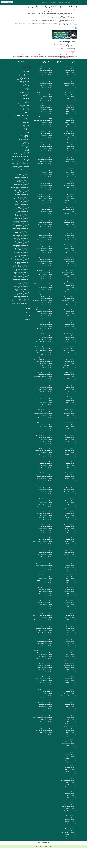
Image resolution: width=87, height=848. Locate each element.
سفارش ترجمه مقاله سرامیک (46, 168)
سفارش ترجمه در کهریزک (69, 561)
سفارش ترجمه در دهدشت (69, 413)
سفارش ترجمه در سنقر (70, 504)
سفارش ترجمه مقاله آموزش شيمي (45, 88)
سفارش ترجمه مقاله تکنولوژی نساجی (45, 140)
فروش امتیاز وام (26, 72)
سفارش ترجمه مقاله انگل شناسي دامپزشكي (44, 350)
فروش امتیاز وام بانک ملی (24, 139)
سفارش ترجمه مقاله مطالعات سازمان (45, 572)
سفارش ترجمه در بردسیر (69, 704)
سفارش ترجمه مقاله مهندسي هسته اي (45, 235)
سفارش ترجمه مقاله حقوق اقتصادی (45, 533)
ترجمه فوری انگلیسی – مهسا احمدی (22, 282)
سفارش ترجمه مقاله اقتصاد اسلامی (45, 392)
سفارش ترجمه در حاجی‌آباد (69, 652)
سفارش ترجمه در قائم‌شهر (69, 161)
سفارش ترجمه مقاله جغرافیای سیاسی (45, 372)
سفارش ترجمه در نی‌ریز (70, 468)
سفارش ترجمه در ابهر (70, 276)
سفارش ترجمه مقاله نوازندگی (46, 728)
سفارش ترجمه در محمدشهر (69, 240)
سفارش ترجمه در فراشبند (69, 791)
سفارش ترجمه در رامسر (69, 576)
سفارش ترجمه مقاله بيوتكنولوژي (46, 355)
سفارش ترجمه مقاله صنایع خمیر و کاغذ (45, 643)
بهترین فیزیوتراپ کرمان (24, 71)
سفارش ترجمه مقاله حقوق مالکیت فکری (44, 528)
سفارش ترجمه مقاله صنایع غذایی (46, 203)
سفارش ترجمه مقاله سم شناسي (46, 335)
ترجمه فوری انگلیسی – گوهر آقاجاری (21, 263)
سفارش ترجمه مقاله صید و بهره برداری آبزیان (43, 635)
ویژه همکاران (60, 2)
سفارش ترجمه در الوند (70, 290)
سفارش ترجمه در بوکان (70, 174)
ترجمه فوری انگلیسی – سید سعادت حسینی (20, 222)
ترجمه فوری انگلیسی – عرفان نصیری (21, 236)
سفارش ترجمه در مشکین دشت (68, 379)
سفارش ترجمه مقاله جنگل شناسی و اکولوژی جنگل (42, 615)
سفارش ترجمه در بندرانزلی (69, 244)
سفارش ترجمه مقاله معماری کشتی (45, 218)
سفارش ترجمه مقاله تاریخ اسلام (46, 424)
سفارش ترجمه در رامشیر (69, 709)
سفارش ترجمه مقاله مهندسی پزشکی (45, 227)
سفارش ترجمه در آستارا (69, 455)
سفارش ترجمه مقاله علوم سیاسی (46, 548)
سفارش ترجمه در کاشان (69, 122)
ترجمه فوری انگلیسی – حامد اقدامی (22, 194)
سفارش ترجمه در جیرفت (69, 229)
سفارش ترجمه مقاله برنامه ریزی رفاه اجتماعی (43, 450)
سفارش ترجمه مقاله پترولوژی (46, 131)
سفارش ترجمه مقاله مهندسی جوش (45, 194)
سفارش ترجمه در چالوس (69, 372)
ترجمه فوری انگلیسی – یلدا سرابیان (22, 297)
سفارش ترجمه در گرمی (70, 654)
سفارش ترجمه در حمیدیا (69, 450)
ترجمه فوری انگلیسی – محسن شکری (21, 267)
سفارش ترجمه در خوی (70, 170)
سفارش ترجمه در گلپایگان (69, 402)
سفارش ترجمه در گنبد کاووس (68, 198)
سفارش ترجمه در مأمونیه (69, 752)
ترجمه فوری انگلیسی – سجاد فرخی (22, 214)
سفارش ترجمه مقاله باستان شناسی (45, 552)
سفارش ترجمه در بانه (70, 255)
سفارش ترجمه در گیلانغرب (69, 737)
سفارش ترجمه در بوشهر (69, 157)
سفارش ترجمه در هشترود (69, 782)
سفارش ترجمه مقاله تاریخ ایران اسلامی (45, 420)
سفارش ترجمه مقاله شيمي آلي (46, 103)
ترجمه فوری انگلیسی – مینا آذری (22, 287)
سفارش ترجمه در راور (70, 730)
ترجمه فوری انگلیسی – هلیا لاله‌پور (22, 292)
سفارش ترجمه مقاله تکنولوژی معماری (45, 732)
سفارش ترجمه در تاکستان (69, 324)
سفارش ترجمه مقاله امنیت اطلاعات (45, 161)
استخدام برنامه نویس (25, 140)
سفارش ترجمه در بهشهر (69, 287)
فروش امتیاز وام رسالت (24, 123)
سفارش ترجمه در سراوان (69, 389)
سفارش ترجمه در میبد (70, 322)
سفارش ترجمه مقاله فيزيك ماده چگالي (45, 233)
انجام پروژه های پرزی (25, 85)
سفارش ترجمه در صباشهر (69, 439)
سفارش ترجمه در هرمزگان (69, 821)
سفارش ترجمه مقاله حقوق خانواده (45, 537)
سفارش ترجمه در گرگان (69, 114)
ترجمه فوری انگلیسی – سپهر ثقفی (22, 212)
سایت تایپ (27, 88)
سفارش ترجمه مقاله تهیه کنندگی (46, 700)
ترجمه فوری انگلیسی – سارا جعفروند (21, 209)
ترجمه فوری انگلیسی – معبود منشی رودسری (20, 275)
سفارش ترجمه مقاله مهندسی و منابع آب (44, 593)
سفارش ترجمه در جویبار (69, 615)
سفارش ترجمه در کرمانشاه (69, 83)
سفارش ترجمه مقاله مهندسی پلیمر (45, 220)
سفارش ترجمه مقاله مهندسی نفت (45, 222)
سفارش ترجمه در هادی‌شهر (69, 591)
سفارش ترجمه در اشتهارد (69, 641)
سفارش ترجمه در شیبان (69, 570)
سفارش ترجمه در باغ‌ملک (69, 687)
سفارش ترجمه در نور (70, 674)
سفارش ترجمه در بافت (70, 587)
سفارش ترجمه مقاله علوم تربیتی (46, 465)
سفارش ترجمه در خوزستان (69, 804)
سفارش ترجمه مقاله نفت (47, 114)
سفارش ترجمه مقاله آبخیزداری (46, 583)
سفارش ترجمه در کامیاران (69, 407)
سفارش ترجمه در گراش (69, 589)
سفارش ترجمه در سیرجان (69, 168)
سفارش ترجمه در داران (70, 795)
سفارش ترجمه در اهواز (70, 81)
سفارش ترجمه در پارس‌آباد (69, 292)
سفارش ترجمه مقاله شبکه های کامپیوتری (44, 159)
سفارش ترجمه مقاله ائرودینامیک (46, 144)
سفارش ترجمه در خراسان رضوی (68, 800)
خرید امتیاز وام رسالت (24, 125)
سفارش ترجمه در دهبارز (69, 574)
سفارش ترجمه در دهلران (69, 613)
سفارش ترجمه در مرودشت (69, 203)
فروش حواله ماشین (25, 77)
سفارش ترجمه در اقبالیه (69, 433)
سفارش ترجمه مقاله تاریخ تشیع (46, 426)
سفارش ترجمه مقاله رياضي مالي (46, 276)
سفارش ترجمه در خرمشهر (69, 224)
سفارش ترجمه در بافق (70, 494)
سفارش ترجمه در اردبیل (69, 98)
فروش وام (27, 130)
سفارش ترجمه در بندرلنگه (69, 637)
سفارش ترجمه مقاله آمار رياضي (46, 281)
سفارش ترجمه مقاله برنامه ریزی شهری (45, 665)
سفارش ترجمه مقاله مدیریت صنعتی (45, 496)
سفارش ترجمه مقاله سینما (47, 696)
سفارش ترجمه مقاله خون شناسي (46, 324)
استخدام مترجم (52, 2)
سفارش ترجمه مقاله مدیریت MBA (45, 576)
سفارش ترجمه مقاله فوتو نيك (46, 298)
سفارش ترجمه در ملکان (70, 669)
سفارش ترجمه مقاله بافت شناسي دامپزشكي (44, 344)
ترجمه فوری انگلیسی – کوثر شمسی (22, 259)
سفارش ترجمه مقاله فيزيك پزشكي (45, 326)
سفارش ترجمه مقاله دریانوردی (46, 187)
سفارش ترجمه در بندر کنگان (69, 385)
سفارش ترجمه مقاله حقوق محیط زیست (45, 531)
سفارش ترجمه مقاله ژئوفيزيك (46, 109)
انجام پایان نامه (28, 54)
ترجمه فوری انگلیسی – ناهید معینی (22, 289)
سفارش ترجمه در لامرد (70, 646)
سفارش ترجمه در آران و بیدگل (68, 368)
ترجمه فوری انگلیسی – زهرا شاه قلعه (21, 207)
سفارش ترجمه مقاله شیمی (47, 209)
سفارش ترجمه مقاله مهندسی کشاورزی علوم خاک (43, 620)
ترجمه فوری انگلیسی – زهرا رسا (22, 205)
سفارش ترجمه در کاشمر (69, 261)
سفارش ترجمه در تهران (70, 66)
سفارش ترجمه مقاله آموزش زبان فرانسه (44, 476)
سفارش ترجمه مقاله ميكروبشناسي (45, 322)
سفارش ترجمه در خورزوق (69, 648)
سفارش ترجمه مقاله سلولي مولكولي (45, 246)
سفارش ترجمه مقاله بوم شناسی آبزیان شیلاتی (43, 633)
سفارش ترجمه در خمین (70, 346)
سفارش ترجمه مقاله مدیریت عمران (45, 442)
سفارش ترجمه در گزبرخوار (69, 715)
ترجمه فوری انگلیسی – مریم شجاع (22, 273)
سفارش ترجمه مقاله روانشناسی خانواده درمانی (43, 563)
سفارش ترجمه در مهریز (70, 593)
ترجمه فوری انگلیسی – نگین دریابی (22, 290)
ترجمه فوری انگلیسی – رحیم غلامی (22, 199)
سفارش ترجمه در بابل (70, 131)
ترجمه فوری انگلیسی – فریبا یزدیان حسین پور (20, 258)
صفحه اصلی (67, 2)
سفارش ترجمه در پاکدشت (69, 142)
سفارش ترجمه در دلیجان (69, 531)
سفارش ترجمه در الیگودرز (69, 305)
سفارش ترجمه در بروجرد (69, 146)
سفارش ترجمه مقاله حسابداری (46, 570)
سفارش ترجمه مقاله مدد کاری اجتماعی (45, 433)
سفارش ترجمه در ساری (70, 116)
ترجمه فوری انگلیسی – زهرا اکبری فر (21, 202)
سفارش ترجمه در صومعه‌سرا (69, 485)
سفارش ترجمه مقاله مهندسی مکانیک (45, 192)
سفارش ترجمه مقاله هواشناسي (46, 107)
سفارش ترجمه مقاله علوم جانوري (46, 244)
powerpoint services (65, 57)
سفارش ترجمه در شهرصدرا (69, 296)
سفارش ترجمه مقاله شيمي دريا (46, 83)
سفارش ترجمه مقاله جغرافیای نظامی (45, 374)
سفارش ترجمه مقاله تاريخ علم (46, 268)
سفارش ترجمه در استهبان (69, 567)
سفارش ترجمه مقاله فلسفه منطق (46, 463)
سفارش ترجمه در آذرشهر (69, 500)
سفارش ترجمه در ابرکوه (69, 667)
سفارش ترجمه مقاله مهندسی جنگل (45, 617)
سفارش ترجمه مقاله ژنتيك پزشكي (45, 357)
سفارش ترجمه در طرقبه (69, 769)
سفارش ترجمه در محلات (69, 515)
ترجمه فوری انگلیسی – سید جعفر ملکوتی (21, 221)
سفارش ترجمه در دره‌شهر (69, 748)
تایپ (28, 91)
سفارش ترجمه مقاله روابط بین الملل (45, 550)
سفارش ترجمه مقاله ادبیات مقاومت (45, 363)
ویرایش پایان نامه (25, 118)
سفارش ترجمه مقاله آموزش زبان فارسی (44, 459)
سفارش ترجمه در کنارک (69, 513)
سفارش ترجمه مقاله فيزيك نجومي (45, 303)
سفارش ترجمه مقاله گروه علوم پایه (45, 133)
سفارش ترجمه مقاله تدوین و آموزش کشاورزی (43, 609)
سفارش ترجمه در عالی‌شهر (69, 726)
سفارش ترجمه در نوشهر (69, 472)
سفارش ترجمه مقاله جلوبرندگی (46, 148)
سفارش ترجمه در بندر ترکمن (68, 442)
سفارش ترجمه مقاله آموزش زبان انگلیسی (44, 483)
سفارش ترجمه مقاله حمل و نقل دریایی (45, 190)
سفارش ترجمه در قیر (70, 798)
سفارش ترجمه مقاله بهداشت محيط (45, 331)
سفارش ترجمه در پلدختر (69, 685)
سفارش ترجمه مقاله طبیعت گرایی (46, 379)
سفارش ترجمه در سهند (70, 318)
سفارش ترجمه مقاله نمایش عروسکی (45, 689)
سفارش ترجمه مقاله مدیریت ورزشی (45, 415)
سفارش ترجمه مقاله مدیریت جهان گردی (44, 513)
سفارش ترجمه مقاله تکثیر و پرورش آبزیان (44, 628)
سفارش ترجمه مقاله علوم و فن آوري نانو (44, 92)
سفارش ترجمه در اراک (70, 103)
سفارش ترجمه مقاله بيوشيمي (46, 296)
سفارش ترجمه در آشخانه (69, 706)
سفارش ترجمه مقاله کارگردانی (46, 691)
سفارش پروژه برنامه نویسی (41, 54)
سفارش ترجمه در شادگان (69, 526)
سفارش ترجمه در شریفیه (69, 785)
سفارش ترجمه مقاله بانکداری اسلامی (45, 394)
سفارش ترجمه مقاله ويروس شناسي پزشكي (44, 329)
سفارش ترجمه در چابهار (70, 257)
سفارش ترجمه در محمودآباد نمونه (68, 743)
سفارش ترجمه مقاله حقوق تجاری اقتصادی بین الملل (42, 541)
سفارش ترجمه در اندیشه (69, 246)
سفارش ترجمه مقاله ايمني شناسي (45, 318)
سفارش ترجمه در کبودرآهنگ (68, 789)
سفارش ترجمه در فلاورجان (69, 559)
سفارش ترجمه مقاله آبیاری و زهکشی (45, 589)
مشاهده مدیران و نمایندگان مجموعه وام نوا (20, 166)
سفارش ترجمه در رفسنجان (69, 196)
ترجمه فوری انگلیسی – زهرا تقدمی (22, 204)
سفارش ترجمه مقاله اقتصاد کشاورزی (45, 604)
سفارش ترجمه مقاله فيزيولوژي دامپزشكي (44, 339)
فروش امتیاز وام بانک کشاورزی (23, 75)
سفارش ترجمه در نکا (70, 381)
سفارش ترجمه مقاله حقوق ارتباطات (45, 539)
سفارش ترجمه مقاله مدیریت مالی (46, 502)
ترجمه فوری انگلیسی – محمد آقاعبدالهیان (21, 269)
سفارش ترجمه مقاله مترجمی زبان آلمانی (44, 494)
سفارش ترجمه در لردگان (69, 539)
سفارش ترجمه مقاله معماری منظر (46, 676)
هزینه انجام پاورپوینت (25, 145)
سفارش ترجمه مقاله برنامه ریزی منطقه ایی (44, 667)
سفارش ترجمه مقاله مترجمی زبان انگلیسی (44, 485)
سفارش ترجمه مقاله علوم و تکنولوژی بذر (44, 600)
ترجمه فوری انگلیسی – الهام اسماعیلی (21, 184)
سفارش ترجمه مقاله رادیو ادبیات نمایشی (44, 702)
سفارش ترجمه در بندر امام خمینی (68, 333)
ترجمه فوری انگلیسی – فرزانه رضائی (21, 249)
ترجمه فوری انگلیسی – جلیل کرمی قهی (21, 192)
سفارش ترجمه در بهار (70, 659)
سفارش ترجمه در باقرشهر (69, 370)
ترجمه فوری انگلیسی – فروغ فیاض (22, 255)
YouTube (27, 149)
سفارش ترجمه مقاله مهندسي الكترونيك (44, 240)
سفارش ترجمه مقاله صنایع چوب (46, 637)
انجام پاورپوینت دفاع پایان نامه (23, 103)
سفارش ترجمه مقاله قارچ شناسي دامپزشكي (44, 348)
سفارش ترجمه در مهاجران (69, 787)
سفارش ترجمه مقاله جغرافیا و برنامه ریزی (44, 368)
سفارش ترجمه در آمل (70, 140)
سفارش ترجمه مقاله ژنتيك (47, 290)
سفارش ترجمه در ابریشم (69, 735)
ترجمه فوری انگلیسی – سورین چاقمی (21, 219)
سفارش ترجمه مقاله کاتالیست (46, 216)
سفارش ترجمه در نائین (70, 672)
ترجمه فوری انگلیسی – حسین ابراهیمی (21, 195)
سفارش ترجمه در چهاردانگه (69, 465)
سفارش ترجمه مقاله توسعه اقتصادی (45, 396)
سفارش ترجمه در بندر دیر (69, 719)
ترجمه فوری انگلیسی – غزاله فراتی (22, 242)
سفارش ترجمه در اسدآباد (69, 424)
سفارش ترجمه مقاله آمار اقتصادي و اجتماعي (44, 253)
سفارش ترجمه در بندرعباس (69, 101)
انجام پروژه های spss (25, 143)
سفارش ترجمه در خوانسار (69, 750)
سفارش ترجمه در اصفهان (69, 70)
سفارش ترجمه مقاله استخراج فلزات (45, 170)
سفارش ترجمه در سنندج (69, 107)
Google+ (27, 146)
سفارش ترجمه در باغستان (69, 313)
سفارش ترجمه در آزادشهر (69, 511)
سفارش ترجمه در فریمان (69, 550)
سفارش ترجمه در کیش (70, 544)
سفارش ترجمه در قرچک (69, 151)
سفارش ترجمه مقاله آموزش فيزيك (45, 237)
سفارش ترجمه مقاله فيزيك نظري (46, 305)
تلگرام (36, 846)
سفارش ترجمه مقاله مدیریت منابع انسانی (44, 507)
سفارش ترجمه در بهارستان (69, 331)
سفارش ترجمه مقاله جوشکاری (46, 172)
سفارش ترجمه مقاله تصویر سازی (46, 709)
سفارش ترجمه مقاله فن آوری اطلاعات (45, 157)
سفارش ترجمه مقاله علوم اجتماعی (45, 428)
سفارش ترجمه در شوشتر (69, 263)
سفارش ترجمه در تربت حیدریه (68, 209)
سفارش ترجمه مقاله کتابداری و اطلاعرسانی (44, 474)
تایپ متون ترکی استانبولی (24, 106)
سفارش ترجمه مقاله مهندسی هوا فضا (45, 142)
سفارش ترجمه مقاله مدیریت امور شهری (44, 578)
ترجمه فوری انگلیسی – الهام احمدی (22, 183)
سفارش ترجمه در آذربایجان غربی (68, 811)
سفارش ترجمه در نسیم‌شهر (69, 166)
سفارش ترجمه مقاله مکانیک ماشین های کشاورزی (43, 650)
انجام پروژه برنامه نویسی (36, 56)
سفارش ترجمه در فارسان (69, 633)
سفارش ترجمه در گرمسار (69, 476)
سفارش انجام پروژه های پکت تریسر (58, 54)
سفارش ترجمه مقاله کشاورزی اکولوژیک (44, 602)
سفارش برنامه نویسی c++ (23, 86)
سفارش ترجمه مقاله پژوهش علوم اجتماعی (44, 435)
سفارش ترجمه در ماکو (70, 487)
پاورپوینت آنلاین (26, 108)
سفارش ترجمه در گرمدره (69, 732)
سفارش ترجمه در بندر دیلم (69, 693)
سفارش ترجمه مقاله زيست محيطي (45, 111)
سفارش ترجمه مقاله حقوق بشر (46, 526)
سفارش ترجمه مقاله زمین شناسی (46, 129)
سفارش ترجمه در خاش (70, 415)
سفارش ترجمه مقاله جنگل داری (46, 613)
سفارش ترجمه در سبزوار (69, 135)
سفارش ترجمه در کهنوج (69, 448)
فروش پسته (65, 56)
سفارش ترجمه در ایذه (70, 242)
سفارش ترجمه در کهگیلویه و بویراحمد (67, 839)
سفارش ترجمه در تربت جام (69, 274)
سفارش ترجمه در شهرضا (69, 216)
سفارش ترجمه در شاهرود (69, 200)
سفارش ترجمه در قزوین (69, 109)
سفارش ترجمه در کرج (70, 72)
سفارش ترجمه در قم (70, 79)
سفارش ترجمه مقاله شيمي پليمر (46, 81)
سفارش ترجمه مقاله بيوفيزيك (46, 242)
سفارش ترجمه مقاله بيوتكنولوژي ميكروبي (44, 248)
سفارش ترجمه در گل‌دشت (69, 702)
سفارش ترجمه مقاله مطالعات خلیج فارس (44, 422)
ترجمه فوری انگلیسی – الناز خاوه (22, 181)
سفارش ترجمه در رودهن (69, 663)
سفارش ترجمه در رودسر (69, 557)
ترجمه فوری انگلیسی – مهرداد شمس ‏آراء (21, 280)
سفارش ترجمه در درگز (70, 565)
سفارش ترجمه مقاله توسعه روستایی (45, 448)
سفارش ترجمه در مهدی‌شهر (69, 713)
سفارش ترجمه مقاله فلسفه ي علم (45, 266)
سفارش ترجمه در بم (70, 231)
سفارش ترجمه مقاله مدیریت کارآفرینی (45, 504)
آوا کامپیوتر (40, 842)
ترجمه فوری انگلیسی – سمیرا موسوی (21, 218)
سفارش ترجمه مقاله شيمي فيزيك (46, 105)
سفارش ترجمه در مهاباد (70, 190)
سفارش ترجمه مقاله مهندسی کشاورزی (45, 587)
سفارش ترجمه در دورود (69, 235)
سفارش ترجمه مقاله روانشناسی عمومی (45, 554)
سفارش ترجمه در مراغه (70, 183)
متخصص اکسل (26, 136)
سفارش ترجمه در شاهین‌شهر (68, 185)
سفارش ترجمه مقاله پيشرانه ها (46, 85)
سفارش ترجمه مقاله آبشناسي (46, 122)
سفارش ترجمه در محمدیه (69, 303)
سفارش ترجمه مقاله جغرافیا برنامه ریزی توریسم (43, 376)
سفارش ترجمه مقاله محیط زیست (46, 646)
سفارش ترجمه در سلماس (69, 294)
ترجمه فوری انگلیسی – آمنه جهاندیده (22, 177)
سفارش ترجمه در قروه (70, 335)
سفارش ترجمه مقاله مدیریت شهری (45, 669)
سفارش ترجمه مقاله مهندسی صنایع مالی (44, 177)
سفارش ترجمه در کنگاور (69, 459)
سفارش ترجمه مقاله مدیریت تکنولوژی (45, 500)
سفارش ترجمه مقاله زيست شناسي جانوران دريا (43, 261)
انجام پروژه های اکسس (24, 105)
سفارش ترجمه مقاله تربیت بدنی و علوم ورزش (43, 405)
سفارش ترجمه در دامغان (69, 400)
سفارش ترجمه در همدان (69, 92)
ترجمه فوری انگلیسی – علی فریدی (22, 239)
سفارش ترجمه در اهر (70, 270)
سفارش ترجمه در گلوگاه (69, 763)
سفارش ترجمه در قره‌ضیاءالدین (68, 682)
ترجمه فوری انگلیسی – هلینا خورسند (22, 293)
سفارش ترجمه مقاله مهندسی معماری (45, 674)
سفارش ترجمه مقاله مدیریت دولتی (45, 439)
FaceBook (27, 150)
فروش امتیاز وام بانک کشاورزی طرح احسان (20, 154)
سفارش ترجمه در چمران (69, 607)
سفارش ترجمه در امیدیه (69, 361)
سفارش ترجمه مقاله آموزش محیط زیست (44, 509)
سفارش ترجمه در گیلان (70, 817)
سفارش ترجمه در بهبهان (69, 233)
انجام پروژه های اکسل (24, 109)
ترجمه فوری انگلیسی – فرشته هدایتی (21, 252)
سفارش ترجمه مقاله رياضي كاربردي (45, 279)
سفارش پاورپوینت (71, 52)
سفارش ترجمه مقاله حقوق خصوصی (45, 515)
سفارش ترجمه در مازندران (69, 808)
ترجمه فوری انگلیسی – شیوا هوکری (22, 232)
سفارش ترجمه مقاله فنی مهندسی (46, 231)
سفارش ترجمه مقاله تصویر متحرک (45, 704)
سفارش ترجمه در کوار (70, 626)
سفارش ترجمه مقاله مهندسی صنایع (45, 72)
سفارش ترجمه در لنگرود (69, 326)
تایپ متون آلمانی (26, 96)
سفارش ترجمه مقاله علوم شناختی (46, 557)
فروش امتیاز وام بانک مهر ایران (23, 79)
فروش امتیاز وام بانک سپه (24, 74)
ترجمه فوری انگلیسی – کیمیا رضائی (22, 260)
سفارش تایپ (74, 56)
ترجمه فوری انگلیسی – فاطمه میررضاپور (21, 245)
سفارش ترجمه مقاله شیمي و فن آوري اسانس (43, 101)
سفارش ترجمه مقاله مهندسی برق (46, 68)
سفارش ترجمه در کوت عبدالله (68, 420)
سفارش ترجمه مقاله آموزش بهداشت (45, 320)
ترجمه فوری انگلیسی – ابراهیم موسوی (21, 180)
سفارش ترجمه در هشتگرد (69, 426)
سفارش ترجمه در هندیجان (69, 650)
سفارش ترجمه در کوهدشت (69, 307)
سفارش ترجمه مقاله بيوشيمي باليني (45, 333)
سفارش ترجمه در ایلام (70, 172)
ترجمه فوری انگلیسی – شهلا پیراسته (22, 231)
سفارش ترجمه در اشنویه (69, 546)
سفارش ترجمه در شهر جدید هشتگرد (67, 524)
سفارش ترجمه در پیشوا (70, 396)
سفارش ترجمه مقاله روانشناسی (46, 472)
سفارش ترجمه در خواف (70, 611)
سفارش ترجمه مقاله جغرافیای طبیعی (45, 366)
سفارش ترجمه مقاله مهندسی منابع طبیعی (44, 580)
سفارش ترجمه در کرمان (69, 94)
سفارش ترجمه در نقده (70, 320)
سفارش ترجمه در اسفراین (69, 394)
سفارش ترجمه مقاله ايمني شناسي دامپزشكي (43, 346)
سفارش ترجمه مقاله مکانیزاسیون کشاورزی (44, 652)
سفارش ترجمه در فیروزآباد (69, 366)
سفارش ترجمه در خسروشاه (69, 745)
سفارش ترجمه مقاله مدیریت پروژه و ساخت (44, 730)
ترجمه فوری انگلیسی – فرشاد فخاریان (21, 250)
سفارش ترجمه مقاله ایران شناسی (46, 546)
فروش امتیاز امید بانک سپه (24, 152)
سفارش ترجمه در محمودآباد (69, 622)
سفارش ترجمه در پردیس (69, 352)
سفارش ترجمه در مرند (70, 227)
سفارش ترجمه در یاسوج (69, 220)
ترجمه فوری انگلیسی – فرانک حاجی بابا (21, 246)
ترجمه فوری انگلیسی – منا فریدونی (22, 277)
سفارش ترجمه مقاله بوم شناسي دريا (45, 272)
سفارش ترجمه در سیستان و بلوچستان (67, 813)
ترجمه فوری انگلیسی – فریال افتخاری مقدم (20, 256)
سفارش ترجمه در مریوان (69, 211)
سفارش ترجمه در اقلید (70, 502)
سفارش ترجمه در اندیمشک (69, 214)
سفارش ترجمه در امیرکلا (69, 635)
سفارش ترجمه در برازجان (69, 253)
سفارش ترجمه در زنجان (70, 105)
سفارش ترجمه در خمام (70, 772)
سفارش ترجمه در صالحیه (69, 405)
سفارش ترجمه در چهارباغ (69, 474)
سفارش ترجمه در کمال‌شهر (69, 205)
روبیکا (51, 846)
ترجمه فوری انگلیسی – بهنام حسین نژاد (21, 190)
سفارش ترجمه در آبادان (69, 148)
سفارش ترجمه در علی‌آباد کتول (68, 446)
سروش (45, 846)
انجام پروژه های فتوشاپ (24, 92)
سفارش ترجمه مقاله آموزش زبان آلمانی (45, 511)
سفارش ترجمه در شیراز (69, 75)
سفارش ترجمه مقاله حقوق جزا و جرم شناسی (44, 520)
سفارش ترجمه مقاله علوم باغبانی (46, 607)
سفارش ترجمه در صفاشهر (69, 678)
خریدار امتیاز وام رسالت (24, 81)
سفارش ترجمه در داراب (69, 357)
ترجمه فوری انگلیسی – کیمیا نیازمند (22, 262)
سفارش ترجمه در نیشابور (69, 129)
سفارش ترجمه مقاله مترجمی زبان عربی (45, 387)
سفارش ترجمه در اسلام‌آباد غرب (68, 300)
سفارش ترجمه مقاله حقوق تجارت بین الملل (44, 535)
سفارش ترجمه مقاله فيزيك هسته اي (45, 75)
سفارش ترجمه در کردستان (69, 826)
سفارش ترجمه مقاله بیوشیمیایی (46, 205)
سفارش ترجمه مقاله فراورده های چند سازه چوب (43, 639)
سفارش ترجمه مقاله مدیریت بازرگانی (45, 437)
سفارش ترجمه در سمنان (69, 179)
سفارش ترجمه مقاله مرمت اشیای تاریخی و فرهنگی (42, 717)
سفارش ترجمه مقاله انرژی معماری (45, 735)
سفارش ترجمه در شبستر (69, 739)
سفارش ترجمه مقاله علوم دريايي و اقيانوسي (44, 270)
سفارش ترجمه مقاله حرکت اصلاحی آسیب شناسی (43, 413)
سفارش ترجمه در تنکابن (69, 428)
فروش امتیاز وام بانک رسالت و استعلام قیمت (20, 153)
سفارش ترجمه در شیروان (69, 316)
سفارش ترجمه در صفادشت (69, 617)
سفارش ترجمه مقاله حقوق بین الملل (45, 517)
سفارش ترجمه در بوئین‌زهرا (69, 774)
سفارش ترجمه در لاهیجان (69, 268)
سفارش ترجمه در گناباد (70, 533)
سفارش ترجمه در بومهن (69, 329)
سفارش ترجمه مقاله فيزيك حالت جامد (45, 77)
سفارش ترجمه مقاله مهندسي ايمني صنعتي (44, 352)
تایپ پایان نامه (26, 111)
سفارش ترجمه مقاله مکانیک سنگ (45, 198)
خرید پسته (27, 102)
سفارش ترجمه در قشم (70, 537)
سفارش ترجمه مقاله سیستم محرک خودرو (44, 196)
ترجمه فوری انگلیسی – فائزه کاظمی (22, 243)
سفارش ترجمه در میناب (70, 355)
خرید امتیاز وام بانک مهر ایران (23, 78)
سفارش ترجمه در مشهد (69, 68)
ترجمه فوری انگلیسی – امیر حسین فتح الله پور (20, 187)
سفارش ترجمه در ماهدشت (69, 374)
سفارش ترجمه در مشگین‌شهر (68, 348)
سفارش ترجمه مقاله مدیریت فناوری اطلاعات (44, 498)
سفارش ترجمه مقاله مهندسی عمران (45, 70)
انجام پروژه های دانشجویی (24, 94)
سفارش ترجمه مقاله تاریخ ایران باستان (45, 418)
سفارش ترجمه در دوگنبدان (69, 283)
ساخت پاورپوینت (26, 122)
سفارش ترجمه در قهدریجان (69, 596)
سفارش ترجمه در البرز (70, 815)
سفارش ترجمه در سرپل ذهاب (68, 491)
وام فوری (27, 69)
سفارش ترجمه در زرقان (70, 620)
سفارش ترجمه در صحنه (70, 580)
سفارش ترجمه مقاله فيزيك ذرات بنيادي (44, 307)
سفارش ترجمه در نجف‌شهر (69, 793)
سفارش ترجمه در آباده (70, 398)
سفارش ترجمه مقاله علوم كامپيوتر (45, 259)
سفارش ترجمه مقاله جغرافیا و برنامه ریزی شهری (43, 370)
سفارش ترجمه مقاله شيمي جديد (46, 98)
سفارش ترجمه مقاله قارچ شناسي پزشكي (44, 311)
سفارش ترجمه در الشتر (70, 604)
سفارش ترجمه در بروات (69, 728)
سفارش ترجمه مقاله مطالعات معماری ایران (44, 680)
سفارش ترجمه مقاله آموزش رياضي (45, 257)
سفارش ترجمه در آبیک (70, 387)
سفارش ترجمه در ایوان (70, 630)
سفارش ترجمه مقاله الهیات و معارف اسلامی (44, 461)
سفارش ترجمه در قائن (70, 520)
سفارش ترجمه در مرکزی (69, 828)
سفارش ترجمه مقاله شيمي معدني (46, 96)
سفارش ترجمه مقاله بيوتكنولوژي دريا (45, 287)
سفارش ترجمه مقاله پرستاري (46, 313)
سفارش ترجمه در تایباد (70, 418)
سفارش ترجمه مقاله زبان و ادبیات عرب (45, 385)
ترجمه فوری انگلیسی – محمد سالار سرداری (20, 270)
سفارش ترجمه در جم (70, 628)
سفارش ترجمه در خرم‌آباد (69, 111)
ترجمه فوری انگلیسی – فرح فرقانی (22, 248)
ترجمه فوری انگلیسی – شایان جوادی (22, 229)
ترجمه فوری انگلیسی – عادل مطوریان (21, 233)
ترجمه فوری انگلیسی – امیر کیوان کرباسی (20, 188)
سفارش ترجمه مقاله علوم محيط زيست (45, 274)
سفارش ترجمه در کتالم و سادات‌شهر (67, 780)
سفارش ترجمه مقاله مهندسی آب (46, 185)
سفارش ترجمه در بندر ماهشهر (68, 194)
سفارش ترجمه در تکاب (70, 470)
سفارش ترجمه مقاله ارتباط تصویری (45, 706)
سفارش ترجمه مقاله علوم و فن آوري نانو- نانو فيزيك (42, 300)
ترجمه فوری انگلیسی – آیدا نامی (23, 178)
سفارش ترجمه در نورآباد (69, 363)
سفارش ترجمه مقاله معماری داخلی (45, 682)
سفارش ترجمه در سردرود (69, 643)
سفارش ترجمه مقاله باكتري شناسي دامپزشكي (43, 342)
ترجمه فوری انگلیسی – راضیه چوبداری (21, 198)
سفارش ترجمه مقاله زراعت (47, 598)
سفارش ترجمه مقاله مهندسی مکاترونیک (44, 224)
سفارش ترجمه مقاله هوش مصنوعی (45, 153)
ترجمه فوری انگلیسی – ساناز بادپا (22, 211)
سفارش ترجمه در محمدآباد (69, 778)
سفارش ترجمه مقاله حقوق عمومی (46, 522)
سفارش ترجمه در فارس (70, 802)
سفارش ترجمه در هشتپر (69, 437)
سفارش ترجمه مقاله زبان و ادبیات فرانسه (44, 478)
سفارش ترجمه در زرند (70, 383)
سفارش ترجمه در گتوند (70, 717)
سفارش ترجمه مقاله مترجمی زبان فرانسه (44, 481)
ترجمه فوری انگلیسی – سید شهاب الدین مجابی (20, 224)
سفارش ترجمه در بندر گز (69, 776)
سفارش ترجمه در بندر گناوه (69, 350)
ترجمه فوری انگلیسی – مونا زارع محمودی (21, 286)
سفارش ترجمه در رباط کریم (69, 259)
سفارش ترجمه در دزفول (69, 127)
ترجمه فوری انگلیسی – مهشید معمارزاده (21, 284)
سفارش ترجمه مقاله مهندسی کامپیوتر (45, 66)
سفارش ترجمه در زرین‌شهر (69, 422)
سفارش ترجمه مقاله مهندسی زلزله (45, 183)
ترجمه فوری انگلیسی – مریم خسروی (21, 272)
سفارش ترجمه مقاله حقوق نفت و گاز (45, 524)
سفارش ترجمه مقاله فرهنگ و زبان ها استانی (44, 455)
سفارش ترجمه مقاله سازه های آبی (45, 591)
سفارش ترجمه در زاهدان (69, 90)
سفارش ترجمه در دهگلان (69, 689)
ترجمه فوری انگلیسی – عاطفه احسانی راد (20, 235)
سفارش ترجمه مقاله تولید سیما (46, 698)
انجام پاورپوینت (72, 51)
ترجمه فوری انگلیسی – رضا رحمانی (22, 201)
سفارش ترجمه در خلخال (69, 552)
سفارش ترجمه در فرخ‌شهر (69, 624)
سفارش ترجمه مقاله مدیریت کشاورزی (45, 663)
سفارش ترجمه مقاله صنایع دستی (46, 722)
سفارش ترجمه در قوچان (69, 266)
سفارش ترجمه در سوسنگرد (69, 457)
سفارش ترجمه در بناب (70, 311)
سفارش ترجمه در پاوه (70, 691)
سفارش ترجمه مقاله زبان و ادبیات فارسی (44, 361)
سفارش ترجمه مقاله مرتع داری (46, 585)
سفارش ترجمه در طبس (70, 548)
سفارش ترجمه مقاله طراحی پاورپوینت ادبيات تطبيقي (42, 359)
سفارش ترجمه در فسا (70, 250)
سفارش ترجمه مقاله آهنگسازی (46, 726)
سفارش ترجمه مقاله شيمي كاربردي (45, 94)
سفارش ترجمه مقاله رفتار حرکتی (46, 411)
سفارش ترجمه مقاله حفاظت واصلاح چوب (44, 641)
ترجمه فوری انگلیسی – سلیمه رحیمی (21, 216)
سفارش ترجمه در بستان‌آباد (69, 754)
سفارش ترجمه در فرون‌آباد (69, 758)
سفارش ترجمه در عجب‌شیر (69, 602)
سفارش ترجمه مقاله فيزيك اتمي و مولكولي (44, 309)
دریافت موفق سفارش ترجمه (23, 299)
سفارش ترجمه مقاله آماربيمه (46, 250)
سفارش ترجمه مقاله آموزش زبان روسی (45, 487)
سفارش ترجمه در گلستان (69, 138)
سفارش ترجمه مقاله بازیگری (46, 693)
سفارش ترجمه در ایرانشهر (69, 248)
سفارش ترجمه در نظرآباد (69, 237)
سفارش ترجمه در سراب (69, 496)
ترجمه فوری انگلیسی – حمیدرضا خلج (22, 197)
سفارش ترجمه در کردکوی (69, 541)
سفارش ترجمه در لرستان (69, 824)
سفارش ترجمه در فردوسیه (69, 598)
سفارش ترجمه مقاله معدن (47, 200)
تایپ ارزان (27, 84)
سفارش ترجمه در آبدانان (69, 722)
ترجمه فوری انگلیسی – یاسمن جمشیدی (21, 296)
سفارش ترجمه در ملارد (70, 125)
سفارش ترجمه (48, 56)
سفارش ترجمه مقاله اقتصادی (46, 127)
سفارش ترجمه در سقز (70, 192)
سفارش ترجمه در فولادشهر (69, 309)
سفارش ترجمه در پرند (70, 281)
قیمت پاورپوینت (26, 142)
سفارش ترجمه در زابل (70, 218)
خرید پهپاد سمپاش (25, 82)
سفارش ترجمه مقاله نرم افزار (46, 151)
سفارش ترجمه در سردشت (69, 489)
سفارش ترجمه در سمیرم (69, 676)
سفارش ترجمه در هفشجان (69, 765)
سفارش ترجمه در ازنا (70, 483)
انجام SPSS (24, 56)
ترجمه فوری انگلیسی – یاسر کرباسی (22, 294)
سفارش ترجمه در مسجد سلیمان (68, 272)
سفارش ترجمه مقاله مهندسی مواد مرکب (44, 166)
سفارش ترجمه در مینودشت (69, 639)
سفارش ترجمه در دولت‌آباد (69, 528)
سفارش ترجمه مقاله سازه (47, 181)
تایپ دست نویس (26, 95)
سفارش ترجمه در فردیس (69, 181)
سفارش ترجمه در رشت (70, 88)
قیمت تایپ (73, 49)
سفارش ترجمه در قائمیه (69, 680)
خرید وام (27, 132)
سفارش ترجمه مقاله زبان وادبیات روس (45, 489)
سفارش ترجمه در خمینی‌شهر (69, 133)
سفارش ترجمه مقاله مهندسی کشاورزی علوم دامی (43, 622)
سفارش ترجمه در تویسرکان (69, 461)
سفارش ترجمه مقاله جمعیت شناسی (45, 444)
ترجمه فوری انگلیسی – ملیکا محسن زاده (21, 276)
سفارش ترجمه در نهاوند (69, 339)
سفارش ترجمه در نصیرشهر (69, 661)
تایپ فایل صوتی (26, 99)
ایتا (40, 846)
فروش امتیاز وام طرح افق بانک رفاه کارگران (20, 163)
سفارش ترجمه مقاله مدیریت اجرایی (45, 574)
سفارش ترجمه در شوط (70, 700)
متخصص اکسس (26, 137)
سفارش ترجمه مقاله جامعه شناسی (45, 446)
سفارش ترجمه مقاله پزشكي (47, 337)
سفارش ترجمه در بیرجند (69, 164)
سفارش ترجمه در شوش (69, 337)
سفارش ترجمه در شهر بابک (69, 452)
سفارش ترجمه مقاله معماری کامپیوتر (45, 155)
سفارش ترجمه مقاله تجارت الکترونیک (45, 164)
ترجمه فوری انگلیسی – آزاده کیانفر (22, 175)
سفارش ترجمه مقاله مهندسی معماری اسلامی (44, 678)
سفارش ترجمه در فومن (70, 578)
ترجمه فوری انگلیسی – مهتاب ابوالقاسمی (21, 279)
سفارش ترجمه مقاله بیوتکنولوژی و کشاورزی (44, 654)
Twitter (27, 147)
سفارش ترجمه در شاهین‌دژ (69, 517)
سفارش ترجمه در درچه (70, 481)
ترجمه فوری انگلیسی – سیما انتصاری (21, 225)
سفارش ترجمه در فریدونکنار (69, 554)
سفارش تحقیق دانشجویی (24, 116)
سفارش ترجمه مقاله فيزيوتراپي (46, 316)
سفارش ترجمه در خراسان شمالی (68, 834)
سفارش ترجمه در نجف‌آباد (69, 144)
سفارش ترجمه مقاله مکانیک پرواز (46, 146)
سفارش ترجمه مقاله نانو (47, 207)
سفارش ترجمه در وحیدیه (69, 609)
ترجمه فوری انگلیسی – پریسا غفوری (22, 191)
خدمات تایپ (27, 89)
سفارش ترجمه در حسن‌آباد (69, 509)
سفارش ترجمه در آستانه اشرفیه (68, 498)
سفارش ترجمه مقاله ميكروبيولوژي (45, 292)
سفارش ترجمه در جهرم (70, 207)
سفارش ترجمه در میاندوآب (69, 222)
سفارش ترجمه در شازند (69, 767)
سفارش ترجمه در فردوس (69, 656)
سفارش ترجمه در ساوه (70, 159)
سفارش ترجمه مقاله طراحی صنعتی (45, 715)
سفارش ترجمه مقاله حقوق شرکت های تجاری (44, 544)
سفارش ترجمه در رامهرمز (69, 344)
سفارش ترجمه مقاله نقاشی (47, 711)
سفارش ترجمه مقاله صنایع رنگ (46, 135)
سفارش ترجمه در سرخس (69, 522)
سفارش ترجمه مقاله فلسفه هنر (46, 719)
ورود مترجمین (44, 2)
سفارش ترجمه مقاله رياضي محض (46, 255)
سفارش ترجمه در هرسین (69, 507)
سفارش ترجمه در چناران (69, 444)
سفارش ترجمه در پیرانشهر (69, 298)
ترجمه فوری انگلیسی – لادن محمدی (22, 265)
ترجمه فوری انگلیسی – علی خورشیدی (21, 238)
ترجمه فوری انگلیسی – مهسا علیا (22, 283)
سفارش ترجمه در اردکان (69, 342)
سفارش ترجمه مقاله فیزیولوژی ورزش (45, 407)
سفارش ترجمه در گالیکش (69, 724)
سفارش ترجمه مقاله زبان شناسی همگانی (44, 457)
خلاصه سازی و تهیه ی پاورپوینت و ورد (21, 115)
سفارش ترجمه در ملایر (70, 187)
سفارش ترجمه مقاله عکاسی (47, 713)
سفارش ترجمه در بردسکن (69, 665)
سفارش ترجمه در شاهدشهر (69, 698)
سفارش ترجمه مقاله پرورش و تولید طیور (44, 624)
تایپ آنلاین (57, 56)
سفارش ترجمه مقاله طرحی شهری (46, 672)
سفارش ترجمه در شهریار (69, 118)
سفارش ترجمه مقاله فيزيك (47, 79)
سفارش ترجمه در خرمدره (69, 431)
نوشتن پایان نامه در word (24, 101)
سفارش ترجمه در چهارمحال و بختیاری (67, 832)
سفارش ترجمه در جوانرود (69, 435)
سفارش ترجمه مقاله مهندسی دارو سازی (44, 138)
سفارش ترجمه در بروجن (69, 409)
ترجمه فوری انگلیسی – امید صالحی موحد (21, 185)
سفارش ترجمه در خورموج (69, 535)
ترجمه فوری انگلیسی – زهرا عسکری (22, 208)
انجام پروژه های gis (25, 113)
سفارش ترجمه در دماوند (69, 478)
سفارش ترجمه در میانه (70, 279)
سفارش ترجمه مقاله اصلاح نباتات (46, 596)
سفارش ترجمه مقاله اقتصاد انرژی (45, 402)
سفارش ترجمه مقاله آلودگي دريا (46, 263)
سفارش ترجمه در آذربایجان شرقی (68, 806)
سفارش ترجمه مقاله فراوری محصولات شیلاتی (43, 630)
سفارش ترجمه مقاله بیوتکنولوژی (46, 211)
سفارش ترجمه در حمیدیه (69, 741)
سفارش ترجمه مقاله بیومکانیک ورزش (45, 409)
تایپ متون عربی (26, 98)
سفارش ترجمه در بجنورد (69, 153)
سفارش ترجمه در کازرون (69, 285)
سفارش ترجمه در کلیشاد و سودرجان (67, 696)
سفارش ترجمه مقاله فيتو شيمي (46, 90)
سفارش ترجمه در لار (70, 376)
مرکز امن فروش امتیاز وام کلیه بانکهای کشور (20, 164)
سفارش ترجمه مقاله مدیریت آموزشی (45, 470)
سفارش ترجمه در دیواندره (69, 600)
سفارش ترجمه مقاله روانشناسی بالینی (45, 561)
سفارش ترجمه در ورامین (69, 155)
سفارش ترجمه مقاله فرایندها (46, 214)
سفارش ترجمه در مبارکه (69, 359)
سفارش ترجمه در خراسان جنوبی (68, 837)
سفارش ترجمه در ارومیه (69, 85)
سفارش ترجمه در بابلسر (69, 392)
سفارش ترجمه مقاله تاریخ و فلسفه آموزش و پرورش (42, 468)
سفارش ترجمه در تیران (70, 756)
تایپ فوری (27, 112)
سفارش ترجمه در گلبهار (70, 563)
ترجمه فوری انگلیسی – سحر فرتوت (22, 215)
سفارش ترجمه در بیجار (70, 463)
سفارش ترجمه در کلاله (70, 572)
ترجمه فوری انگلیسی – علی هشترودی (21, 241)
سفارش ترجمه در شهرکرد (69, 177)
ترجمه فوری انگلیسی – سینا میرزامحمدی (21, 228)
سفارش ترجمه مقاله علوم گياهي (46, 294)
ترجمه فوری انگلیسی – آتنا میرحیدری (21, 174)
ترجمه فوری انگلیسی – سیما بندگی (22, 226)
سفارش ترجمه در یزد (70, 96)
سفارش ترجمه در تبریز (70, 77)
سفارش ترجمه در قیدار (70, 585)
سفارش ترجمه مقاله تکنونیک (46, 125)
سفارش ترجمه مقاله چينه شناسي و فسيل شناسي (43, 120)
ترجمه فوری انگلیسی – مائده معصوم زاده (21, 266)
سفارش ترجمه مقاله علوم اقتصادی (45, 389)
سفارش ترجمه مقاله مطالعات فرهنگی (45, 452)
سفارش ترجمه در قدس (70, 120)
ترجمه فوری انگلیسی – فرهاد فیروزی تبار (21, 253)
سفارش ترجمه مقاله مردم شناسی (45, 431)
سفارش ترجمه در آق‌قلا (70, 583)
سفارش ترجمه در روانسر (69, 711)
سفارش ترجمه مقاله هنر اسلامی (46, 724)
